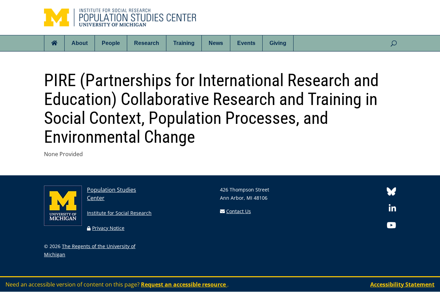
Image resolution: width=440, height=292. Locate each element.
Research (146, 43)
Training (184, 43)
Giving (278, 43)
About (80, 43)
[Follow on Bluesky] (391, 192)
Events (246, 43)
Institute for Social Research (119, 213)
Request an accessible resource (184, 284)
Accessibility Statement (402, 284)
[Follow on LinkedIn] (392, 209)
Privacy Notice (108, 228)
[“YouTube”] (391, 226)
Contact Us (238, 211)
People (111, 43)
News (216, 43)
